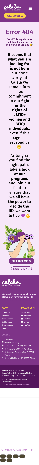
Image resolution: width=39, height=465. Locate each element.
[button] (30, 8)
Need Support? (9, 415)
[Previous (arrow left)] (3, 460)
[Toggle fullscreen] (9, 456)
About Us (6, 409)
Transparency (8, 429)
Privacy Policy (20, 370)
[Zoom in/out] (3, 456)
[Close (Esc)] (22, 456)
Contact (6, 334)
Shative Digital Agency (23, 384)
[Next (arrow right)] (9, 460)
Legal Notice (7, 373)
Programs (6, 402)
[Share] (16, 456)
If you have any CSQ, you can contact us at (18, 376)
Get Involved (8, 422)
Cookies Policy (8, 370)
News (4, 436)
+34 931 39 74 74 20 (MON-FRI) (16, 449)
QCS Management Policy (22, 373)
